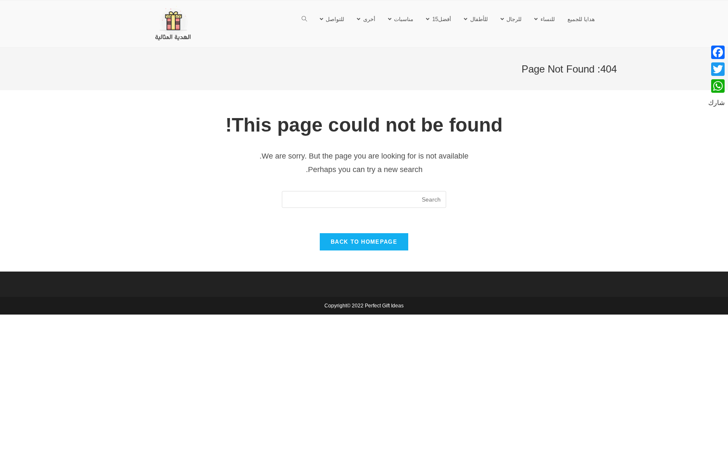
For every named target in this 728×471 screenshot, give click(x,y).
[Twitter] (716, 69)
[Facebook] (716, 52)
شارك (716, 102)
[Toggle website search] (304, 19)
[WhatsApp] (716, 86)
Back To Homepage (364, 242)
